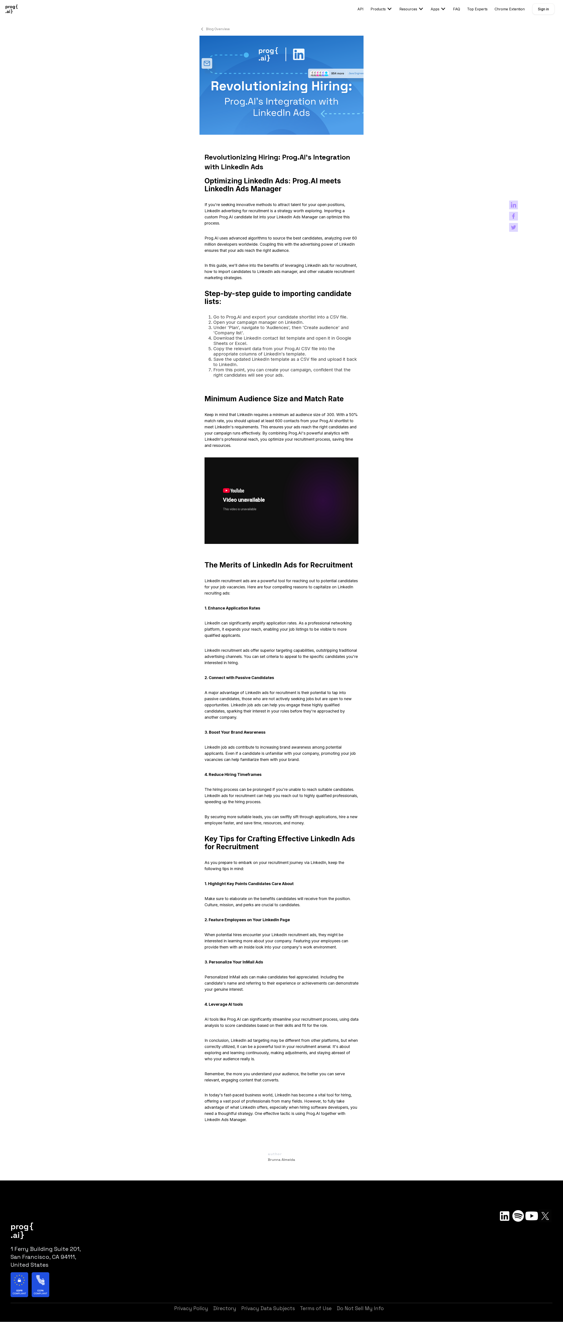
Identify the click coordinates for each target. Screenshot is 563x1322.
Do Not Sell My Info (360, 1308)
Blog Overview (218, 29)
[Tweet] (513, 227)
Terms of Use (316, 1308)
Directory (224, 1308)
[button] (381, 9)
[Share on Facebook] (513, 216)
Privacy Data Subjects (268, 1308)
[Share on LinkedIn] (513, 205)
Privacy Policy (191, 1308)
